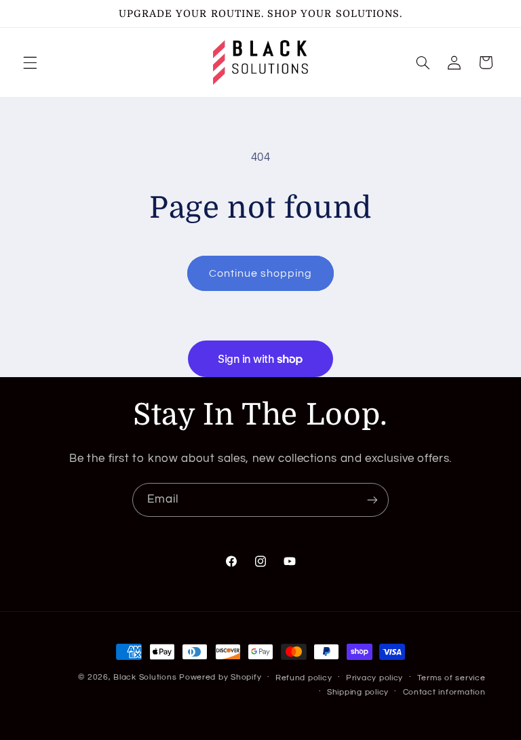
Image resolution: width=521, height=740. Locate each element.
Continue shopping (261, 273)
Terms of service (451, 678)
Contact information (444, 692)
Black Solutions (144, 677)
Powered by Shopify (220, 677)
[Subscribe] (372, 499)
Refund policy (303, 678)
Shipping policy (358, 692)
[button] (29, 62)
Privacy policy (374, 678)
